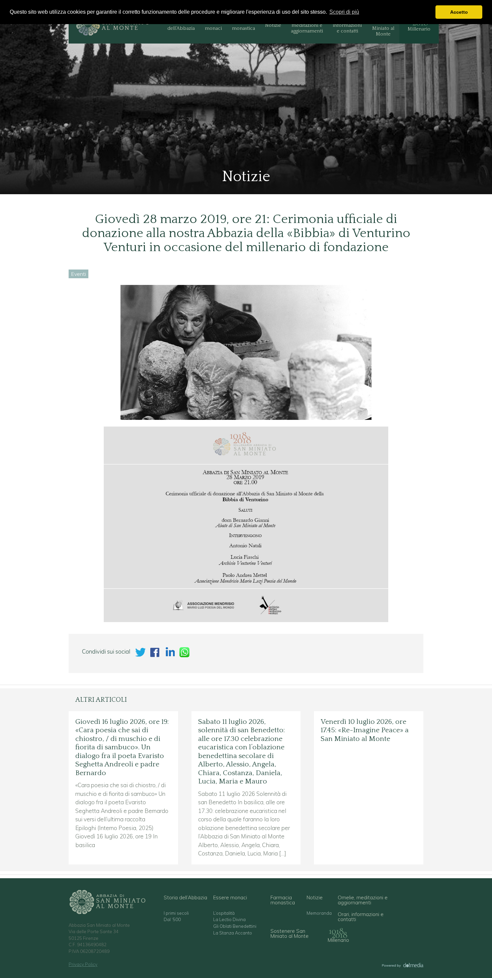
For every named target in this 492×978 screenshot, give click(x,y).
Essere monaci (213, 25)
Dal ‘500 (172, 919)
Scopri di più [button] (344, 12)
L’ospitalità (224, 913)
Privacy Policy (83, 964)
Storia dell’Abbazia (181, 25)
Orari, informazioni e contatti (347, 25)
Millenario (419, 29)
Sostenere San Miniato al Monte (383, 25)
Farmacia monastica (243, 25)
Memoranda (319, 913)
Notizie (273, 25)
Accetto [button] (459, 12)
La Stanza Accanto (232, 932)
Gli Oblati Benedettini (234, 926)
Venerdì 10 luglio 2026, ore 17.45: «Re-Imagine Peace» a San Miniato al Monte (365, 730)
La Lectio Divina (229, 919)
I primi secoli (176, 913)
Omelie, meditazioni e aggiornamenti (307, 25)
